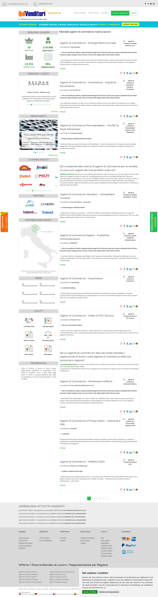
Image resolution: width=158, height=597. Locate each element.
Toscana (84, 55)
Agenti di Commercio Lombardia (59, 579)
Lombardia (123, 52)
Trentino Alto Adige (94, 55)
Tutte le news (53, 155)
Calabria (77, 52)
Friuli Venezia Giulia (104, 52)
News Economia (106, 553)
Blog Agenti (105, 543)
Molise (134, 52)
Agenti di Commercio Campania (28, 579)
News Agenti (105, 540)
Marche (129, 52)
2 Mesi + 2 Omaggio (6, 223)
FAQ (102, 538)
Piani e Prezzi (23, 540)
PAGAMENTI (126, 532)
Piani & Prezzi (93, 13)
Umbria (103, 55)
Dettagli (62, 69)
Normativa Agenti (106, 551)
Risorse (105, 13)
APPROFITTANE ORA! (130, 24)
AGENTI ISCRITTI (48, 50)
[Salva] (121, 73)
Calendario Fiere (106, 546)
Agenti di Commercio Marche (58, 582)
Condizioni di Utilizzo (88, 538)
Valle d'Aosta (110, 55)
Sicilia (79, 55)
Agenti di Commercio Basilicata (28, 574)
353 (60, 13)
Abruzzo (65, 52)
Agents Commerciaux (61, 594)
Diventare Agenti (106, 556)
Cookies (83, 543)
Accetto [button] (86, 592)
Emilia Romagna (92, 52)
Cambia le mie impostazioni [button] (109, 592)
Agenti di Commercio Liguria (58, 577)
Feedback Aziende (152, 222)
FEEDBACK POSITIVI (48, 67)
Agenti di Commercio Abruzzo (28, 572)
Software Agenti (106, 548)
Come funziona (24, 538)
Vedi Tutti (54, 111)
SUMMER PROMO (2, 222)
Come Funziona (79, 13)
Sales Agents (25, 594)
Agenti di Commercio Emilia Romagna (30, 582)
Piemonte (63, 55)
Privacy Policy (85, 540)
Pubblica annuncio (120, 13)
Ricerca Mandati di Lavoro (49, 565)
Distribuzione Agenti (26, 543)
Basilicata (71, 52)
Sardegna (74, 55)
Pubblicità (22, 548)
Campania (84, 52)
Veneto (117, 55)
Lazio (113, 52)
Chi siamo (63, 538)
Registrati (28, 546)
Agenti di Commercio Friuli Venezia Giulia (62, 572)
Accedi (21, 546)
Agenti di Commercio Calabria (28, 577)
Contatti (62, 540)
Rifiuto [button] (93, 592)
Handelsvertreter (42, 594)
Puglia (69, 55)
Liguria (117, 52)
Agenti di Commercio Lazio (58, 574)
